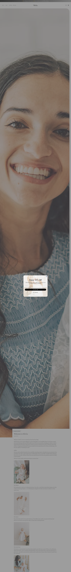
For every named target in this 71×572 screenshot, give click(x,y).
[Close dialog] (46, 276)
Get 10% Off (35, 289)
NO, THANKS (35, 292)
